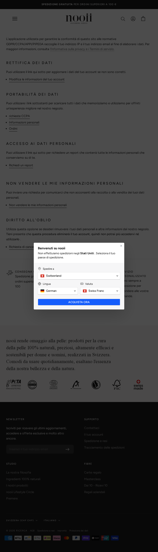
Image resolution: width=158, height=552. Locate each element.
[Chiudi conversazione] (121, 246)
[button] (79, 276)
